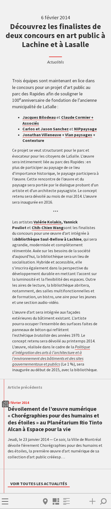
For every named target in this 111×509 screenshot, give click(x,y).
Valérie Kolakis (47, 221)
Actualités (55, 62)
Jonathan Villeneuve (41, 134)
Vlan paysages (78, 134)
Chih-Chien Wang (48, 227)
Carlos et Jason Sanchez (45, 128)
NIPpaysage (85, 128)
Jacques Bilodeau (39, 117)
